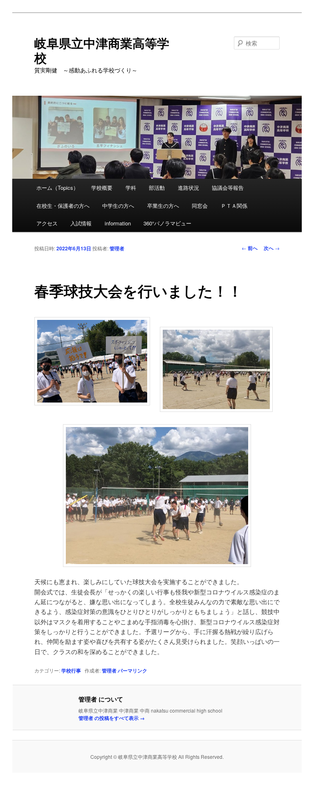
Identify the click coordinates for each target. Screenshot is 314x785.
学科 (131, 187)
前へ (250, 248)
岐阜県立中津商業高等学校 (101, 50)
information (118, 223)
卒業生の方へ (163, 205)
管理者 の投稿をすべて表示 (111, 718)
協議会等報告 (228, 187)
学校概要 (101, 187)
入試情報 (81, 223)
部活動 (157, 187)
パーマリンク (132, 670)
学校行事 (71, 670)
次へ (272, 248)
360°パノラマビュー (167, 223)
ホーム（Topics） (57, 187)
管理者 (117, 248)
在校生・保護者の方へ (63, 205)
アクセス (47, 223)
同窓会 (200, 205)
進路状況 (188, 187)
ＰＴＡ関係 (234, 205)
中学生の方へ (118, 205)
